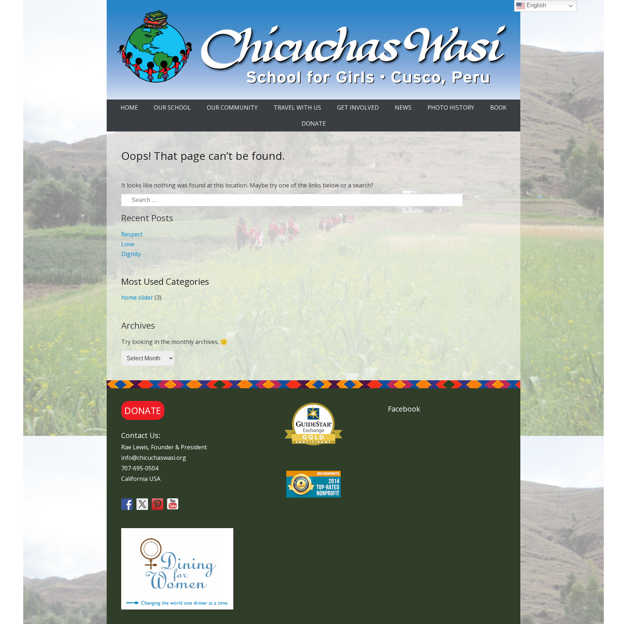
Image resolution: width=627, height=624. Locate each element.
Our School (172, 108)
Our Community (232, 108)
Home (129, 108)
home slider (137, 297)
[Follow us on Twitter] (142, 504)
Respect (132, 234)
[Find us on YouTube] (173, 504)
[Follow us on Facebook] (127, 504)
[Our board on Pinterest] (157, 504)
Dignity (131, 254)
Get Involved (358, 108)
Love (127, 244)
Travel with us (297, 108)
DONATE (314, 123)
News (403, 108)
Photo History (450, 108)
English (535, 5)
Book (498, 108)
